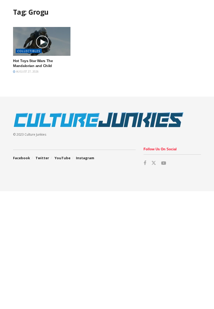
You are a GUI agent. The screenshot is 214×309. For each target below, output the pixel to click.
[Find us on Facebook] (145, 163)
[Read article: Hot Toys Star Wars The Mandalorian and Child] (41, 41)
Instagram (85, 158)
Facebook (21, 158)
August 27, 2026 (27, 71)
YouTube (62, 158)
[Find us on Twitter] (153, 163)
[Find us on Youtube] (163, 163)
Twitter (42, 158)
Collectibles (28, 51)
